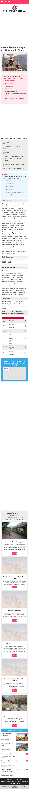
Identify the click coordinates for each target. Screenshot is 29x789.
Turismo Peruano (14, 11)
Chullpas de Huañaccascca (14, 644)
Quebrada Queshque (14, 610)
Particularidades (9, 186)
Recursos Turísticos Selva (21, 781)
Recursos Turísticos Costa (16, 779)
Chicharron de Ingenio (8, 754)
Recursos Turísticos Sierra (7, 781)
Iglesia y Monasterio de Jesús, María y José (14, 577)
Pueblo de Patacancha (14, 714)
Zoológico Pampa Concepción (14, 542)
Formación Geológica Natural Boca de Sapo (14, 679)
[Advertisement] (14, 28)
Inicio (7, 779)
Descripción (8, 180)
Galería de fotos (9, 183)
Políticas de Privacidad (14, 783)
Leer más (14, 553)
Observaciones (8, 189)
